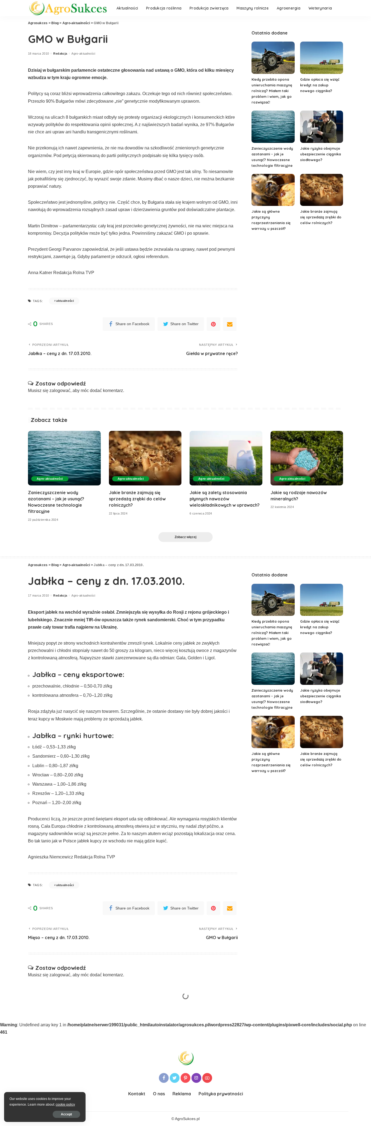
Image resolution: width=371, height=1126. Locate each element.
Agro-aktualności (83, 53)
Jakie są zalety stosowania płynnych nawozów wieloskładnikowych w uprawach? (225, 499)
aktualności (65, 300)
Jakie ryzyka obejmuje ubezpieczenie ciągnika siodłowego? (320, 154)
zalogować (59, 390)
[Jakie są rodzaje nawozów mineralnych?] (307, 458)
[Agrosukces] (68, 8)
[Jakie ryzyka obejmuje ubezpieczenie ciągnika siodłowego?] (321, 127)
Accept (66, 1114)
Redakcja (60, 53)
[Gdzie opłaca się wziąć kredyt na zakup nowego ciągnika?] (321, 58)
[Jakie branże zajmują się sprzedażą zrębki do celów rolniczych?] (321, 190)
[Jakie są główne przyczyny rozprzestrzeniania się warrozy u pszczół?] (272, 190)
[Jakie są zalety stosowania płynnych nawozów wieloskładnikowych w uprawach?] (226, 458)
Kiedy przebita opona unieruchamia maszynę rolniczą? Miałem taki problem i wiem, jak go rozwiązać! (271, 90)
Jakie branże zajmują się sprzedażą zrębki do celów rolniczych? (320, 217)
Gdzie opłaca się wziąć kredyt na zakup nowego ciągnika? (319, 85)
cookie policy (65, 1104)
